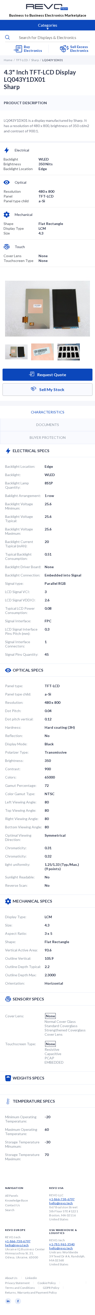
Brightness (12, 164)
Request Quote (51, 374)
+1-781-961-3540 (62, 1244)
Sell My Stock (51, 389)
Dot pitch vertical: (19, 719)
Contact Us (12, 1205)
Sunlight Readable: (20, 877)
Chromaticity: (16, 848)
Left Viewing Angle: (20, 802)
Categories (47, 25)
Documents (47, 424)
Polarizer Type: (17, 752)
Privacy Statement (17, 1283)
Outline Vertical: (18, 958)
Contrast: (13, 769)
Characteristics (47, 412)
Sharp (35, 60)
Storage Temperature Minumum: (22, 1144)
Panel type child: (18, 694)
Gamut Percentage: (20, 785)
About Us (11, 1278)
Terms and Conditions (20, 1288)
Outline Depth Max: (20, 975)
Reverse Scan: (16, 885)
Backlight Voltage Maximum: (19, 531)
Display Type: (15, 917)
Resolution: (14, 702)
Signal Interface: (18, 621)
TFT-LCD (22, 60)
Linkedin (31, 1278)
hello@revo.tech (61, 1203)
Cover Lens (13, 256)
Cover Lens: (14, 1016)
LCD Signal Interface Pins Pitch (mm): (21, 631)
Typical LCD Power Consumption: (20, 610)
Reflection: (14, 735)
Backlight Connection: (22, 575)
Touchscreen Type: (20, 1044)
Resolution (12, 191)
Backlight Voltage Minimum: (19, 506)
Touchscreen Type (18, 260)
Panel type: (14, 686)
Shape (8, 223)
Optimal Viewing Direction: (18, 837)
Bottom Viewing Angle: (23, 827)
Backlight (11, 159)
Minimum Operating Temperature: (20, 1119)
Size (7, 233)
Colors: (10, 777)
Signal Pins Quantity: (21, 654)
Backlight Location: (20, 466)
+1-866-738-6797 (62, 1199)
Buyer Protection (48, 437)
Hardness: (13, 727)
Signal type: (14, 583)
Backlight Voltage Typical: (19, 518)
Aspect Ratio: (16, 933)
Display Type (14, 228)
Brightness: (14, 760)
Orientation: (15, 983)
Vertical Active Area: (21, 950)
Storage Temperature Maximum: (22, 1156)
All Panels (11, 1195)
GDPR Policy (51, 1288)
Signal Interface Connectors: (17, 644)
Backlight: (13, 475)
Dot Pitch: (13, 711)
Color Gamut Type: (20, 794)
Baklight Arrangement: (23, 495)
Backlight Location (18, 169)
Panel (8, 196)
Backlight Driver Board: (23, 567)
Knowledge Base (16, 1200)
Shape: (10, 942)
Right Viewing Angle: (22, 819)
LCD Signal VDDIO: (20, 600)
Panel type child (16, 201)
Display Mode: (16, 744)
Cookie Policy (46, 1283)
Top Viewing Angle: (20, 810)
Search (9, 1210)
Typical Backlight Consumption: (18, 556)
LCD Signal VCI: (17, 592)
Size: (8, 925)
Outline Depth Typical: (23, 966)
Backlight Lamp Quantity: (17, 485)
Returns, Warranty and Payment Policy (31, 1292)
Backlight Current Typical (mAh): (19, 543)
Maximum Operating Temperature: (21, 1131)
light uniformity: (17, 864)
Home (8, 60)
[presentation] (47, 37)
